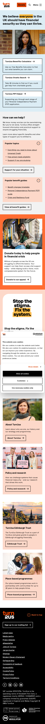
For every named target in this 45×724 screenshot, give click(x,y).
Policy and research (16, 489)
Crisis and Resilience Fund (18, 197)
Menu (35, 5)
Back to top (37, 615)
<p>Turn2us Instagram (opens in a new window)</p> (10, 685)
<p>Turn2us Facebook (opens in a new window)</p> (5, 685)
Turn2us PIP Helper (14, 94)
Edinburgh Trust (14, 544)
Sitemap (6, 654)
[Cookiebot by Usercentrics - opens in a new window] (32, 334)
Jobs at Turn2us (9, 647)
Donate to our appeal (16, 279)
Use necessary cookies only (22, 388)
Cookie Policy (8, 671)
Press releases (9, 640)
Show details (33, 367)
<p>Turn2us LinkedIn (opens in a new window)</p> (15, 685)
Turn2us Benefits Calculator (18, 61)
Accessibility (8, 667)
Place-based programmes (19, 594)
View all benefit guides (15, 207)
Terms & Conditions (11, 678)
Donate (21, 5)
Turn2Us (6, 5)
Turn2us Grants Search (15, 77)
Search (30, 5)
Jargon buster (9, 650)
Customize (21, 381)
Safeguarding (8, 661)
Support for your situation (17, 170)
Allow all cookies (22, 374)
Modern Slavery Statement (14, 657)
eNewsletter (8, 643)
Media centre (8, 636)
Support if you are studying (19, 160)
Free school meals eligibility (19, 157)
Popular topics (12, 143)
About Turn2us (14, 438)
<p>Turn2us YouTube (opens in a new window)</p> (21, 685)
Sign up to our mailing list (16, 625)
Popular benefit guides (16, 180)
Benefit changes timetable (18, 187)
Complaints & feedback (12, 664)
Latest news (8, 633)
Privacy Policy (8, 674)
